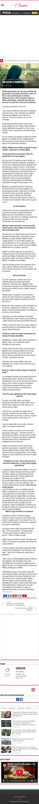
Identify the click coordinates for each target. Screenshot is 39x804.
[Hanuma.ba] (19, 4)
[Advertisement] (19, 37)
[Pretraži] (33, 689)
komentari (21, 708)
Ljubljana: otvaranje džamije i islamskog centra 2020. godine (15, 603)
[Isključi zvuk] (32, 781)
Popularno (12, 708)
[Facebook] (17, 699)
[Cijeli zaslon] (35, 781)
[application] (19, 772)
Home (5, 79)
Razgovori (11, 79)
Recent (4, 708)
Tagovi (29, 708)
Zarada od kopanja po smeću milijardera (24, 608)
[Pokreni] (4, 781)
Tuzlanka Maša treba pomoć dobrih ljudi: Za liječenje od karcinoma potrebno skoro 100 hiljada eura (25, 714)
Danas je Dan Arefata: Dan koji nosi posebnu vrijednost (23, 740)
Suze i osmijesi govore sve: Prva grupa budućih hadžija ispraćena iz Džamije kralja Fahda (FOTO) (25, 748)
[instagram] (21, 699)
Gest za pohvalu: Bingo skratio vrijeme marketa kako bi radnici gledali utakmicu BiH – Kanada (24, 731)
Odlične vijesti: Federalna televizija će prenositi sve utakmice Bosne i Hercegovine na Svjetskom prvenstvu (24, 723)
